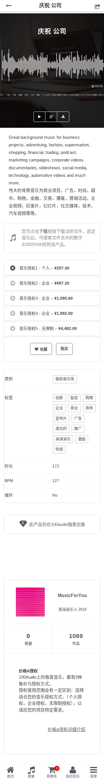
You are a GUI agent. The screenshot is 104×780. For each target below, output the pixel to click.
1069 (76, 635)
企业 (59, 408)
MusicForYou (72, 595)
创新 (59, 398)
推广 (78, 428)
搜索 (31, 776)
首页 (10, 776)
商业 (74, 408)
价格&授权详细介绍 (66, 729)
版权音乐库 (64, 379)
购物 (89, 398)
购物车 (52, 772)
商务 (89, 408)
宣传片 (61, 418)
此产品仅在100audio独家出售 (57, 524)
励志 (74, 398)
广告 (78, 418)
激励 (82, 439)
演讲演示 (62, 439)
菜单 (93, 776)
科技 (59, 449)
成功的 (61, 428)
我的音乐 (73, 776)
